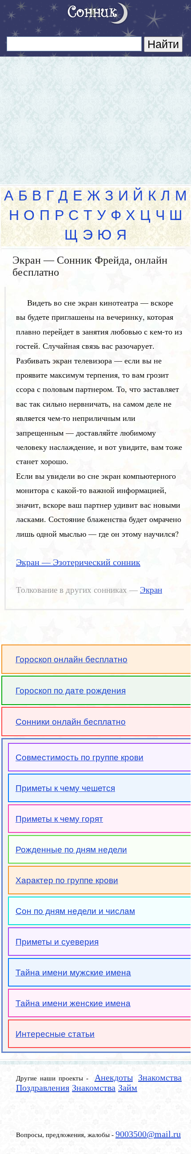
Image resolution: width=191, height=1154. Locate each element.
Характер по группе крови (67, 880)
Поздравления (42, 1088)
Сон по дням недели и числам (75, 911)
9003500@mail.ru (148, 1134)
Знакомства (160, 1077)
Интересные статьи (55, 1034)
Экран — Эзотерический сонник (78, 562)
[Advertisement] (95, 116)
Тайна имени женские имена (73, 1003)
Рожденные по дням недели (71, 849)
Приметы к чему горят (59, 819)
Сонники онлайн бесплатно (71, 721)
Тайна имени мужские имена (73, 972)
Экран (151, 590)
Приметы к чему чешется (65, 788)
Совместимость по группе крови (79, 757)
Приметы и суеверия (57, 941)
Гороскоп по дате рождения (71, 690)
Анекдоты (114, 1077)
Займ (127, 1088)
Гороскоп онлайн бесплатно (71, 659)
